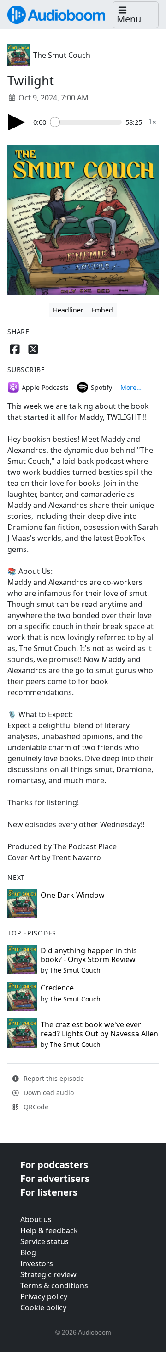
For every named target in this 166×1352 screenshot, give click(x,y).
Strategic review (48, 1274)
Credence (57, 988)
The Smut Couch (61, 55)
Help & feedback (49, 1230)
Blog (28, 1252)
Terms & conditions (54, 1285)
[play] (16, 122)
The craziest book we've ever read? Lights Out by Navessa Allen (99, 1028)
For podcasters (54, 1164)
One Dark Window (73, 895)
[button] (136, 14)
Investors (36, 1263)
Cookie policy (43, 1307)
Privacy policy (43, 1296)
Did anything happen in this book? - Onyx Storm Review (89, 955)
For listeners (48, 1192)
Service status (44, 1241)
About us (36, 1219)
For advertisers (54, 1178)
